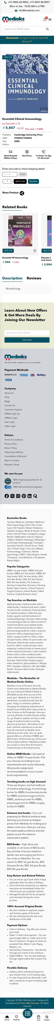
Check (22, 174)
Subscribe (27, 340)
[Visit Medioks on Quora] (35, 496)
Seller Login (10, 426)
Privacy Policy (10, 444)
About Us (9, 393)
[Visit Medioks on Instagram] (18, 496)
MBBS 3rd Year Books (24, 574)
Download (12, 38)
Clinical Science (35, 588)
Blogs (7, 401)
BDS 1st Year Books (27, 576)
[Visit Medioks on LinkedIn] (29, 496)
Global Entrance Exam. (26, 594)
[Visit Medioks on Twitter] (12, 496)
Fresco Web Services (29, 1003)
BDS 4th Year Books (16, 582)
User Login (9, 422)
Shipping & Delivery (13, 452)
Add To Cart (20, 181)
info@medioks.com (29, 10)
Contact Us (9, 406)
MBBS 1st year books (17, 571)
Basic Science (20, 588)
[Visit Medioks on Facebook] (6, 496)
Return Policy (10, 448)
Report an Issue (11, 460)
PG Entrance (33, 582)
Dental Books (30, 591)
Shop (6, 397)
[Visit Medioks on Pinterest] (24, 496)
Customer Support (13, 410)
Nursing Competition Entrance (21, 585)
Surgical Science (14, 591)
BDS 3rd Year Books (32, 579)
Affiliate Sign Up (12, 414)
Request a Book (11, 465)
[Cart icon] (34, 250)
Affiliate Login (10, 418)
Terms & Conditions (13, 440)
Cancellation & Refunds (15, 456)
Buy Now (33, 181)
